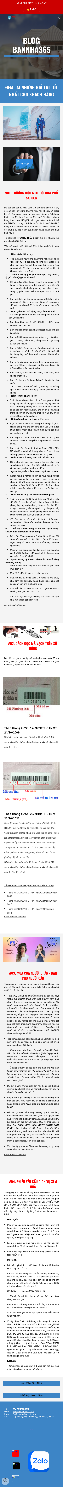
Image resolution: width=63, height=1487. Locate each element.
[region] (31, 7)
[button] (3, 18)
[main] (31, 46)
